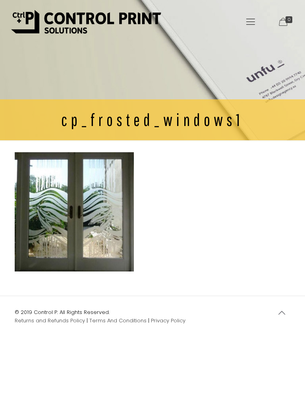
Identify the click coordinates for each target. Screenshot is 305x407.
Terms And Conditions (118, 320)
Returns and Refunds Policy (50, 320)
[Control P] (86, 22)
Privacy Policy (168, 320)
